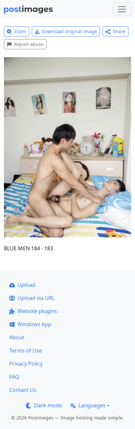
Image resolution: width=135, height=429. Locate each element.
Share (119, 31)
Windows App (34, 324)
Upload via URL (36, 298)
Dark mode (48, 405)
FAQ (14, 376)
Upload (26, 284)
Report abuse (29, 44)
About (16, 337)
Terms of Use (25, 350)
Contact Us (22, 390)
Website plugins (37, 311)
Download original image (69, 31)
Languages (92, 405)
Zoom (20, 31)
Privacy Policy (26, 363)
